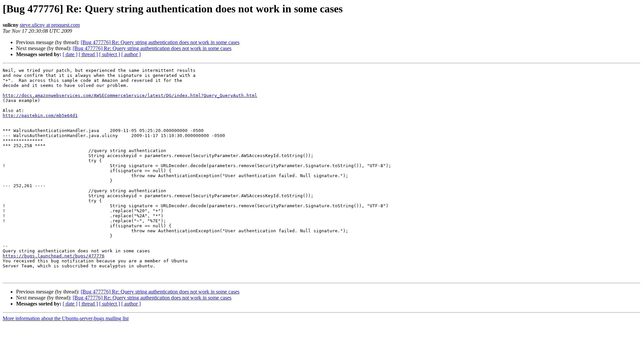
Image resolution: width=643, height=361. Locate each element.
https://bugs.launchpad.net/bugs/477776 (53, 255)
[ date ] (70, 54)
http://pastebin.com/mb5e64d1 (40, 115)
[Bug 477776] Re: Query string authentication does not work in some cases (160, 42)
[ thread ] (88, 54)
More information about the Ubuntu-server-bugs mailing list (66, 318)
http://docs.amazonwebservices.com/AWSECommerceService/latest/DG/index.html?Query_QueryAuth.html (130, 95)
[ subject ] (109, 54)
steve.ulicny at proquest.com (50, 25)
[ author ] (131, 54)
